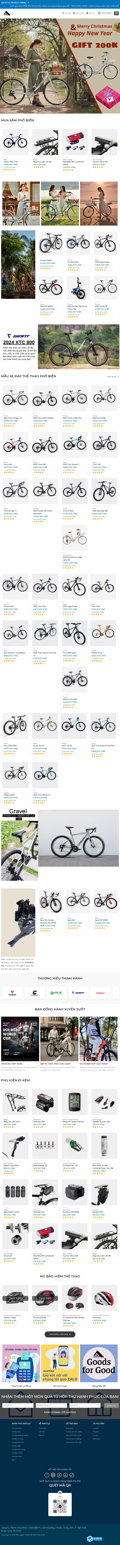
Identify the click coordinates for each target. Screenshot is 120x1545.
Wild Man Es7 (38, 1212)
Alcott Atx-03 (38, 746)
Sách (14, 1460)
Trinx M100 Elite (69, 653)
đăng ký (92, 13)
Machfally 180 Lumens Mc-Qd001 (74, 163)
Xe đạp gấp (16, 1446)
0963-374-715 (28, 6)
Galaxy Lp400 (9, 795)
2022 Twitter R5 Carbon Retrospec (42, 512)
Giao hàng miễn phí (73, 1442)
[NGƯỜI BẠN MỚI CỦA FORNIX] (99, 1039)
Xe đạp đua (16, 1432)
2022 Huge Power (102, 262)
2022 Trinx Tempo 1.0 (41, 795)
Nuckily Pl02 (98, 1212)
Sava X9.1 (71, 920)
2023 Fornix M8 (99, 418)
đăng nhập (80, 13)
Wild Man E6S (39, 1122)
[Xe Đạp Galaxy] (78, 993)
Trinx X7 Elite (68, 511)
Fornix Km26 (73, 262)
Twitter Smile (96, 653)
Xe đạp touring (17, 1439)
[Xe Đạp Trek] (34, 993)
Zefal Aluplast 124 (40, 1165)
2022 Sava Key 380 (100, 511)
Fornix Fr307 (9, 606)
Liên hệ (42, 1432)
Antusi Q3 (8, 1256)
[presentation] (5, 152)
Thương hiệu (17, 1428)
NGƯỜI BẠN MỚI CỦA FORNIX (94, 1064)
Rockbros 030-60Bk (71, 1212)
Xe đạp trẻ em (17, 1453)
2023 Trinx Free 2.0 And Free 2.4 (102, 747)
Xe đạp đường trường (20, 1435)
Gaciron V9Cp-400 (100, 162)
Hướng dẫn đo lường (74, 1432)
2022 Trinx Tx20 (39, 606)
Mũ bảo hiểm (17, 1456)
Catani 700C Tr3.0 (11, 162)
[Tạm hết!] (15, 1310)
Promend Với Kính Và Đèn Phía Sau (73, 1319)
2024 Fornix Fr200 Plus (72, 418)
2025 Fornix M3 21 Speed (43, 418)
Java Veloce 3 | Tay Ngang (14, 653)
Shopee (96, 1432)
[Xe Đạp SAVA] (12, 993)
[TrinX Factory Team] (20, 1039)
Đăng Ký (111, 1405)
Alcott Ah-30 (67, 746)
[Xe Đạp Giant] (100, 993)
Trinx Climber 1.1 (10, 511)
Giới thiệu (42, 1428)
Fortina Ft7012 (46, 260)
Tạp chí (41, 1435)
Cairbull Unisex (10, 1318)
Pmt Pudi (96, 1318)
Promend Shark (39, 1318)
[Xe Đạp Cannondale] (56, 993)
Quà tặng (69, 1428)
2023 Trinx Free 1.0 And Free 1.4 (44, 654)
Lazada (96, 1428)
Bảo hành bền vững (73, 1435)
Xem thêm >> (113, 377)
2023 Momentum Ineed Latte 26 (72, 558)
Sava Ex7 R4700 (46, 306)
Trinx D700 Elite (10, 746)
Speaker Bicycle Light (101, 1122)
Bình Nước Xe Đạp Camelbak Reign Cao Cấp (103, 1166)
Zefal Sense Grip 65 (11, 1212)
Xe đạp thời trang (18, 1449)
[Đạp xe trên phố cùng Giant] (59, 1039)
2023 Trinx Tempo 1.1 (71, 464)
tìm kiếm (68, 13)
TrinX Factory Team (11, 1064)
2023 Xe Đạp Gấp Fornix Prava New (77, 307)
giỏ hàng (107, 13)
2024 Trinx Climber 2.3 (13, 418)
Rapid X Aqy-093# (11, 1165)
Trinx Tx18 (96, 464)
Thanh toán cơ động (73, 1439)
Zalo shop (96, 1439)
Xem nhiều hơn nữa (59, 1334)
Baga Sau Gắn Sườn (12, 1122)
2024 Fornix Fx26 (70, 699)
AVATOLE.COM (39, 1535)
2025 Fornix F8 (101, 306)
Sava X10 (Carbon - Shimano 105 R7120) (48, 921)
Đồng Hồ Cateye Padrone (73, 1122)
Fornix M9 (8, 464)
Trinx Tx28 (95, 606)
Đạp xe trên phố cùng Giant (55, 1064)
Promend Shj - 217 (70, 1165)
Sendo (95, 1435)
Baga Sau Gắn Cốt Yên (42, 162)
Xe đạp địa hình (18, 1442)
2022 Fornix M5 (39, 464)
